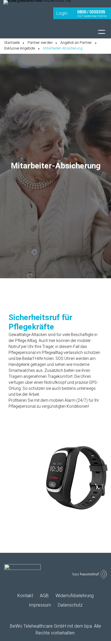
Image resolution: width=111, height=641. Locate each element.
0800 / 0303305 (91, 12)
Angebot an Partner (76, 42)
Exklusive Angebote (19, 48)
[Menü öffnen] (101, 32)
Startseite (12, 42)
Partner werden (40, 42)
